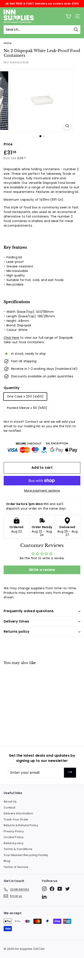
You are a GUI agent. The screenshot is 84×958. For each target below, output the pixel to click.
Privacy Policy (14, 831)
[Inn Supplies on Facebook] (52, 889)
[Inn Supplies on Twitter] (67, 889)
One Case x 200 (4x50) (25, 396)
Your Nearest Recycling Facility (26, 855)
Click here (11, 337)
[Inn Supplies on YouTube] (60, 889)
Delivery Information (18, 813)
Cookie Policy (14, 837)
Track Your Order (16, 819)
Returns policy (16, 631)
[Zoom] (67, 126)
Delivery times (16, 621)
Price (8, 144)
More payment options (42, 490)
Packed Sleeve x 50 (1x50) (27, 408)
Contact (9, 807)
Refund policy (14, 843)
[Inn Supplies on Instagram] (44, 889)
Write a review (42, 569)
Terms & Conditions (18, 849)
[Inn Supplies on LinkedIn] (44, 896)
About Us (10, 801)
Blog (7, 861)
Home (7, 43)
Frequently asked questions (29, 611)
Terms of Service (16, 867)
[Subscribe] (70, 773)
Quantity (12, 388)
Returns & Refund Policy (21, 825)
